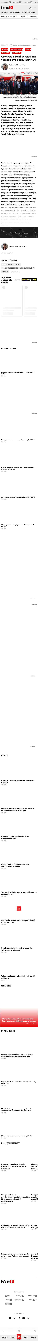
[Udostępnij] (35, 1331)
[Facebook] (10, 1318)
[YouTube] (23, 1318)
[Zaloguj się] (30, 7)
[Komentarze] (19, 1331)
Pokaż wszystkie (15, 271)
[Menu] (35, 7)
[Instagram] (28, 1318)
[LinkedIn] (19, 1318)
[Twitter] (14, 1318)
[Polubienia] (3, 1331)
